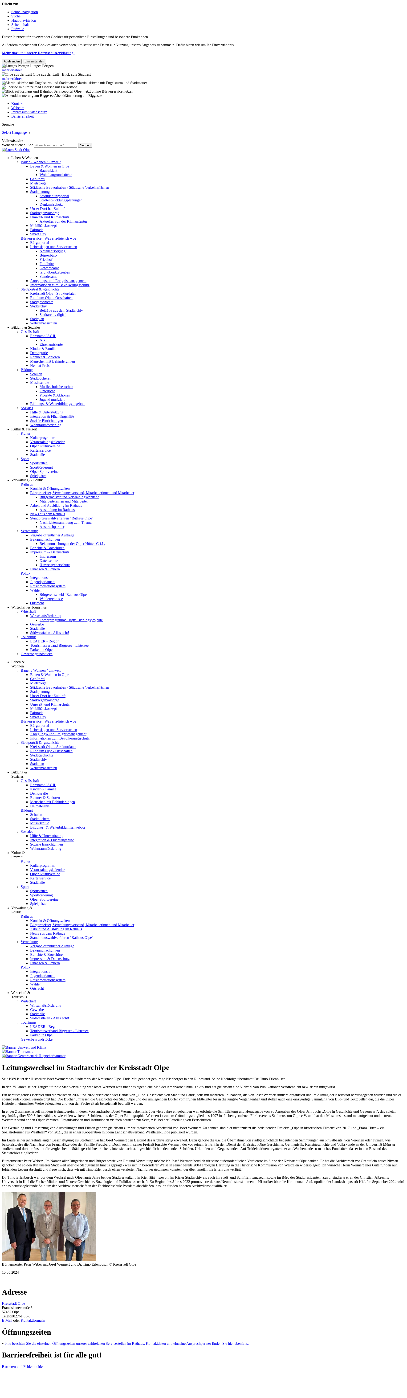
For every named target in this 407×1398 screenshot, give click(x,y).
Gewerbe (37, 624)
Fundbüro (47, 264)
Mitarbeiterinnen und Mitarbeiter (64, 501)
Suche (15, 16)
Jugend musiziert (52, 399)
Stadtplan (37, 319)
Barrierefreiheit (22, 116)
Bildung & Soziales (25, 327)
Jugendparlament (42, 582)
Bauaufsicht (48, 170)
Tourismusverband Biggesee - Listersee (59, 645)
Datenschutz (49, 561)
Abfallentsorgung (52, 251)
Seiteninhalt (20, 25)
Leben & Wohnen (24, 158)
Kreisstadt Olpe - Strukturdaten (53, 293)
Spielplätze (38, 476)
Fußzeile (17, 29)
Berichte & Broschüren (47, 548)
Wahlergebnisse (51, 599)
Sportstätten (39, 463)
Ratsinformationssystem (47, 586)
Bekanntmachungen (45, 539)
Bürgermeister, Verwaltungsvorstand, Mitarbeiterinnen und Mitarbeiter (82, 493)
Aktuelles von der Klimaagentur (63, 221)
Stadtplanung (40, 192)
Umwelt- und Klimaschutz (49, 217)
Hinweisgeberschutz (55, 565)
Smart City (38, 234)
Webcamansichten (43, 323)
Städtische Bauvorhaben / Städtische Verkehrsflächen (69, 187)
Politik (25, 573)
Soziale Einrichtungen (46, 421)
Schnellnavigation (24, 12)
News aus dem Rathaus (47, 514)
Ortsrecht (37, 603)
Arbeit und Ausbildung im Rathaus (56, 505)
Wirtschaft (28, 611)
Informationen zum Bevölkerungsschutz (60, 285)
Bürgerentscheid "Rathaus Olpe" (64, 595)
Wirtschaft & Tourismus (29, 607)
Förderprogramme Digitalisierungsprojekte (71, 620)
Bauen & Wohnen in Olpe (49, 166)
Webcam (17, 108)
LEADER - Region (44, 641)
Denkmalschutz (51, 204)
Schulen (36, 374)
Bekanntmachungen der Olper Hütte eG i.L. (72, 544)
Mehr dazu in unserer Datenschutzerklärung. (38, 53)
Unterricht (47, 391)
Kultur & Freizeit (24, 429)
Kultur (25, 433)
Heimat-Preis (39, 366)
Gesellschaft (30, 332)
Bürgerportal (39, 243)
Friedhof (46, 260)
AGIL (44, 340)
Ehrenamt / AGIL (43, 336)
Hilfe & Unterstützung (46, 412)
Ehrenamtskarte (51, 344)
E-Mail (7, 1320)
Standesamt (48, 276)
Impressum (48, 556)
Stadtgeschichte (41, 302)
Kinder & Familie (43, 349)
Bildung (27, 370)
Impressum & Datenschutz (49, 552)
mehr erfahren (12, 70)
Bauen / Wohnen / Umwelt (41, 162)
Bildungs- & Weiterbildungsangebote (57, 404)
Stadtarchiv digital (53, 315)
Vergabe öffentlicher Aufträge (52, 535)
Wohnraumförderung (45, 425)
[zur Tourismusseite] (17, 1052)
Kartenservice (40, 450)
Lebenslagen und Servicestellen (53, 247)
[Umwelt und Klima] (24, 1047)
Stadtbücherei (40, 378)
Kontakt (17, 104)
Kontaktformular (33, 1320)
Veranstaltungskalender (47, 442)
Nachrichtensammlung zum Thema (66, 522)
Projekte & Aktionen (55, 395)
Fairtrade (36, 230)
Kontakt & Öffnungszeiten (50, 488)
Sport (25, 459)
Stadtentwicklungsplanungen (61, 200)
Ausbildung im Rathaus (57, 510)
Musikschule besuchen (56, 387)
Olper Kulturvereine (45, 446)
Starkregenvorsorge (44, 213)
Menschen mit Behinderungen (52, 361)
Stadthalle (37, 455)
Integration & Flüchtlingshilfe (52, 416)
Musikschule (39, 382)
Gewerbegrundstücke (37, 654)
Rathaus (27, 484)
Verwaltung (29, 531)
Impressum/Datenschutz (29, 112)
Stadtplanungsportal (54, 196)
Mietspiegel (38, 183)
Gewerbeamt (49, 268)
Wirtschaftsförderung (45, 616)
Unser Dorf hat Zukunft (47, 209)
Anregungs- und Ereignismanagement (58, 281)
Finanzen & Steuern (45, 569)
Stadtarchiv (38, 306)
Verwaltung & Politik (27, 480)
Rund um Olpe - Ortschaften (51, 298)
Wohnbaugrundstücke (56, 175)
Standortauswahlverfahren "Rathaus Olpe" (62, 518)
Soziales (27, 408)
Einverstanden (34, 61)
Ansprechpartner (52, 527)
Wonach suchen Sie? (17, 145)
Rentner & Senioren (45, 357)
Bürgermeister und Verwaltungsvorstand (69, 497)
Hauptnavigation (23, 20)
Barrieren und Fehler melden (23, 1367)
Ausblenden (12, 61)
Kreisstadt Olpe (13, 1303)
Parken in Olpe (41, 650)
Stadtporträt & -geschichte (40, 289)
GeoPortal (37, 179)
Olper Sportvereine (44, 472)
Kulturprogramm (42, 438)
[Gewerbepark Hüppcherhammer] (33, 1056)
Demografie (39, 353)
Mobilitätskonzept (43, 226)
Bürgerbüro (48, 255)
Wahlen (35, 590)
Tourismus (28, 637)
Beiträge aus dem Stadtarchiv (61, 310)
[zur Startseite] (16, 150)
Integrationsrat (40, 578)
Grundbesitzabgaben (55, 272)
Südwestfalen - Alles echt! (49, 633)
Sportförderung (41, 467)
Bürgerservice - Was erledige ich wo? (48, 238)
